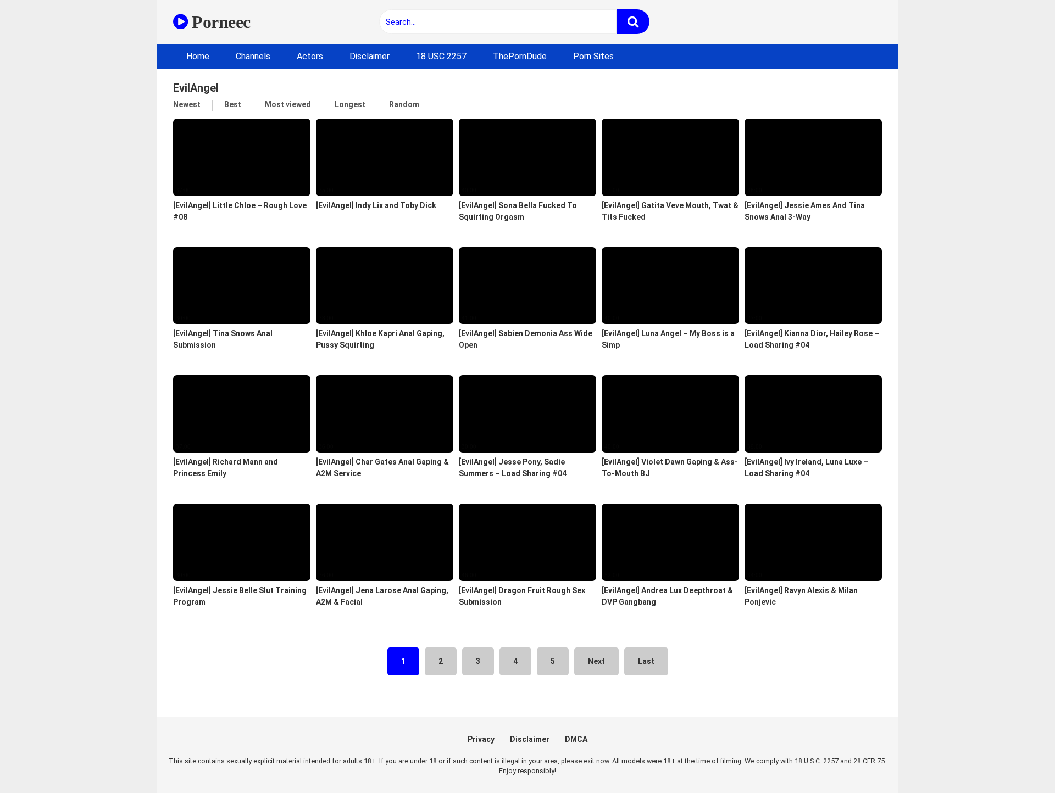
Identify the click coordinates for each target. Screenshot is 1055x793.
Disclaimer (369, 56)
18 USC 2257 (441, 56)
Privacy (481, 739)
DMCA (576, 739)
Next (596, 661)
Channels (253, 56)
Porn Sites (593, 56)
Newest (187, 104)
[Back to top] (1018, 760)
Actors (310, 56)
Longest (350, 104)
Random (404, 104)
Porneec (219, 22)
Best (232, 104)
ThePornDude (520, 56)
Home (197, 56)
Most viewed (288, 104)
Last (646, 661)
